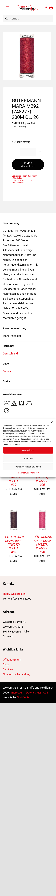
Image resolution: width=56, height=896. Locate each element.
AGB (45, 692)
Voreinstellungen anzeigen (28, 466)
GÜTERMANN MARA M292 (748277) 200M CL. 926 (43, 477)
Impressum (34, 473)
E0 (32, 180)
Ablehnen (28, 458)
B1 (23, 180)
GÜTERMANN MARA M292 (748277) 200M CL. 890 (43, 544)
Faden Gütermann (29, 176)
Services (8, 669)
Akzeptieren (28, 450)
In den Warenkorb (28, 164)
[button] (51, 422)
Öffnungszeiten (12, 659)
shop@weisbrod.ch (14, 593)
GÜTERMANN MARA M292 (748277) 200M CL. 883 (14, 544)
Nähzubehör (17, 178)
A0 (19, 180)
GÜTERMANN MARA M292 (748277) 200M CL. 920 (14, 477)
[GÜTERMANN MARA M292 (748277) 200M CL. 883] (14, 511)
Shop (6, 664)
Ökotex (7, 371)
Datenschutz (23, 473)
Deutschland (10, 353)
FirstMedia (23, 697)
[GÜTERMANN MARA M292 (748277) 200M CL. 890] (42, 511)
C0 (26, 180)
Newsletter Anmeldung (16, 674)
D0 (29, 180)
